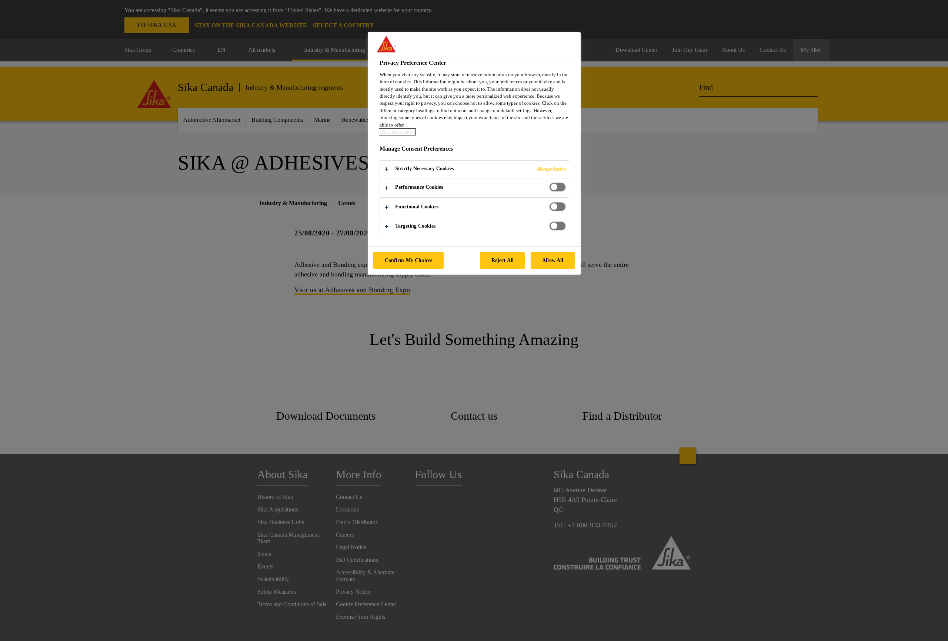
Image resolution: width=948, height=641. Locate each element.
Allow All (552, 260)
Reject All (502, 260)
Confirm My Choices (409, 260)
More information (397, 132)
